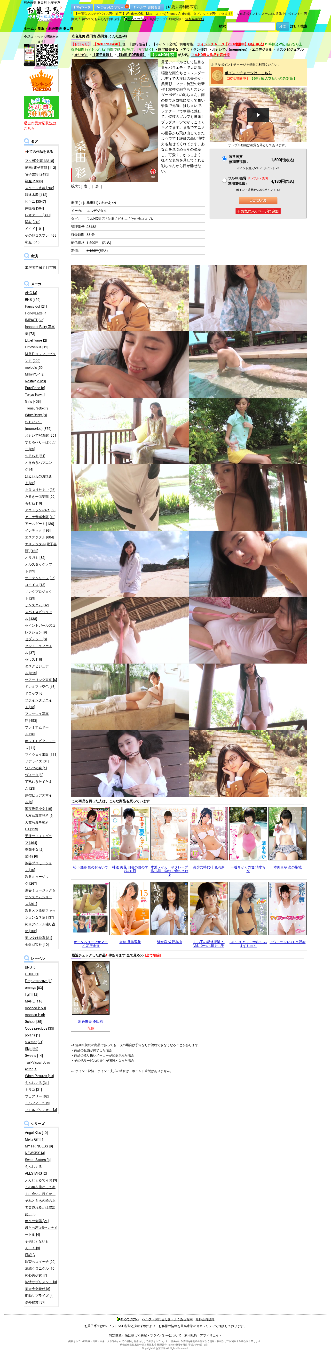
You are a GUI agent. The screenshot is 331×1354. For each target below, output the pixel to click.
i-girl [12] (31, 994)
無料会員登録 (194, 18)
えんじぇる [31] (37, 1082)
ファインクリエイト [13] (38, 703)
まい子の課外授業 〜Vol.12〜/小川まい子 (209, 943)
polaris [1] (32, 1035)
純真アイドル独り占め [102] (40, 927)
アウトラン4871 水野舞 (288, 941)
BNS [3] (31, 967)
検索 (222, 26)
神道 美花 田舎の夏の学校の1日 (130, 869)
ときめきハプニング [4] (38, 466)
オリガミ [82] (35, 557)
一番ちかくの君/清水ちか (248, 869)
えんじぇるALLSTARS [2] (36, 1170)
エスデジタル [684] (39, 537)
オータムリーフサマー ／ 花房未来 (91, 943)
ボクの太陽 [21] (37, 1220)
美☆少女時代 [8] (37, 1288)
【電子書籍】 (102, 54)
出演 (77, 202)
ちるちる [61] (35, 455)
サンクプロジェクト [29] (38, 595)
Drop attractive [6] (38, 980)
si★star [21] (34, 1041)
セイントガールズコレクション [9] (40, 628)
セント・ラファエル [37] (38, 649)
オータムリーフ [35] (40, 577)
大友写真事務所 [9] (39, 815)
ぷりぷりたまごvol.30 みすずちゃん (248, 943)
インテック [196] (38, 530)
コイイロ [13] (35, 584)
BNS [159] (32, 299)
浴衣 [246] (32, 221)
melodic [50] (34, 367)
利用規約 (190, 1335)
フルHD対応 (96, 218)
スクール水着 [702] (39, 187)
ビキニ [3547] (35, 201)
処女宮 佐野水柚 (169, 941)
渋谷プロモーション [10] (38, 866)
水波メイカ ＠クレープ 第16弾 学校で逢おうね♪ (170, 871)
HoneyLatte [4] (36, 313)
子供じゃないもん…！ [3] (37, 1244)
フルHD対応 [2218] (39, 160)
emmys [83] (34, 987)
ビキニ (123, 218)
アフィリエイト (211, 1335)
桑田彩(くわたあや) (101, 202)
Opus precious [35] (39, 1028)
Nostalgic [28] (35, 380)
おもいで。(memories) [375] (38, 425)
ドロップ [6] (34, 693)
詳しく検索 (298, 26)
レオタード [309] (38, 214)
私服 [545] (32, 242)
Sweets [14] (34, 1055)
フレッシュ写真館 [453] (37, 717)
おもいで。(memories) (229, 49)
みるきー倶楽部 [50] (40, 496)
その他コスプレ (142, 218)
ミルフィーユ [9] (37, 1102)
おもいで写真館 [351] (41, 435)
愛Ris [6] (31, 856)
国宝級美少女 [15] (38, 808)
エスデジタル (262, 49)
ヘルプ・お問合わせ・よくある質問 (167, 1319)
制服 (41, 28)
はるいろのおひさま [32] (38, 479)
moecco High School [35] (35, 1018)
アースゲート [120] (39, 523)
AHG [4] (31, 292)
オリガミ (81, 54)
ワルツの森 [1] (36, 767)
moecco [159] (35, 1007)
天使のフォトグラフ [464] (38, 839)
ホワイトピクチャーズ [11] (40, 744)
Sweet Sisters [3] (38, 1159)
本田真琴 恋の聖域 (288, 867)
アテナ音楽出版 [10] (40, 516)
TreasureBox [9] (37, 408)
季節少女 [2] (34, 849)
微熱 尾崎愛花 (130, 941)
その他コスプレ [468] (41, 235)
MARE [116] (34, 1001)
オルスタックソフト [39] (38, 567)
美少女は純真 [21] (38, 937)
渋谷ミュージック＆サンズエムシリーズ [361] (40, 897)
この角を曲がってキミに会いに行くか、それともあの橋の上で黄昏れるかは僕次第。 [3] (40, 1200)
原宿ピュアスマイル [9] (38, 798)
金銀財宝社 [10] (37, 944)
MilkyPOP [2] (35, 374)
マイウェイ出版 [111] (41, 754)
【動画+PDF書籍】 (131, 54)
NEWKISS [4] (35, 1152)
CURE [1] (32, 973)
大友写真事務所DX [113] (37, 825)
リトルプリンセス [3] (41, 1109)
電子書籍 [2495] (37, 174)
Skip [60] (31, 1048)
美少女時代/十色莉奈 (209, 867)
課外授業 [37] (35, 1302)
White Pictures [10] (39, 1075)
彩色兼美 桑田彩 (90, 1021)
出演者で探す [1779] (40, 267)
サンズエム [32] (37, 604)
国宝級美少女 (168, 49)
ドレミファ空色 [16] (40, 686)
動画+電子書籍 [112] (40, 167)
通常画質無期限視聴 (239, 159)
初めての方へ (136, 18)
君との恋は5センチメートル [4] (41, 1231)
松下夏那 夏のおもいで (90, 867)
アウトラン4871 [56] (40, 509)
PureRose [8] (35, 387)
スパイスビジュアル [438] (38, 615)
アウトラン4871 (195, 49)
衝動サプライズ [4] (39, 1295)
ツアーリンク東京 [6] (41, 679)
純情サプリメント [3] (41, 1281)
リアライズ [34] (37, 761)
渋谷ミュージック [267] (37, 880)
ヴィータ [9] (34, 774)
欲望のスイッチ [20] (40, 1261)
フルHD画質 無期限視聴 (248, 180)
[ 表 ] (85, 186)
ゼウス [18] (33, 659)
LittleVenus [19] (36, 347)
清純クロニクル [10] (40, 1268)
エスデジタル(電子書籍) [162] (41, 547)
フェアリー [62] (37, 1096)
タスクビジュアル (290, 49)
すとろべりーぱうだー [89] (40, 445)
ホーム (29, 28)
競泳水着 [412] (36, 194)
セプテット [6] (36, 638)
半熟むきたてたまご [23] (38, 785)
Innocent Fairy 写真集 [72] (40, 330)
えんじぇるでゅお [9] (41, 1180)
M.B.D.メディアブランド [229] (40, 357)
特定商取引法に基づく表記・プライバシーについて (145, 1335)
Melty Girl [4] (34, 1139)
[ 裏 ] (97, 186)
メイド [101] (34, 228)
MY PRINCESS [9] (39, 1146)
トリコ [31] (33, 1089)
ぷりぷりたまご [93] (40, 489)
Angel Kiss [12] (36, 1132)
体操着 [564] (34, 208)
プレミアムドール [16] (37, 730)
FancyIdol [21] (36, 306)
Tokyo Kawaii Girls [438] (35, 398)
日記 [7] (31, 1254)
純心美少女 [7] (36, 1275)
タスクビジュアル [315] (37, 669)
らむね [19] (33, 503)
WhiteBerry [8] (36, 414)
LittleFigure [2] (36, 340)
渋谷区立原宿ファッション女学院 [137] (40, 914)
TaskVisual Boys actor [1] (37, 1065)
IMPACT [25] (34, 319)
